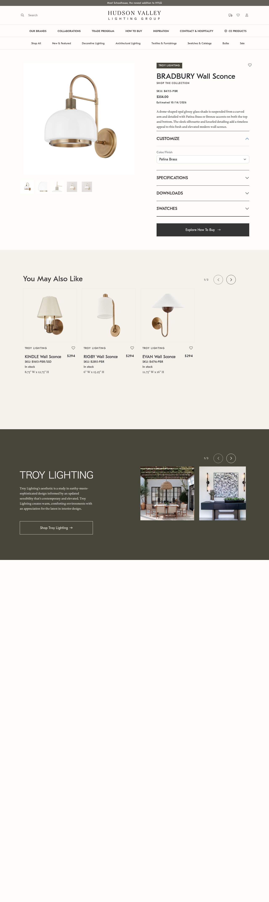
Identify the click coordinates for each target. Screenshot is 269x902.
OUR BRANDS (37, 31)
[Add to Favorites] (73, 348)
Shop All (36, 43)
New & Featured (61, 43)
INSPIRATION (161, 31)
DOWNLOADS (170, 193)
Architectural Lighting (128, 43)
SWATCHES (167, 208)
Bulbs (226, 43)
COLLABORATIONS (69, 31)
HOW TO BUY (133, 31)
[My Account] (244, 15)
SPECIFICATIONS (172, 177)
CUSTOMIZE (168, 138)
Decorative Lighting (93, 43)
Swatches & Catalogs (199, 43)
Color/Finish (165, 152)
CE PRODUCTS (237, 31)
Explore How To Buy (201, 230)
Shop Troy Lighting (54, 528)
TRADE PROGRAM (103, 31)
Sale (242, 43)
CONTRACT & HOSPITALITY (196, 31)
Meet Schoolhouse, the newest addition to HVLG (134, 2)
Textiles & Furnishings (164, 43)
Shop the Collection (173, 83)
